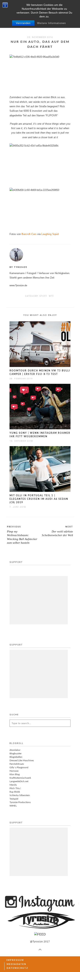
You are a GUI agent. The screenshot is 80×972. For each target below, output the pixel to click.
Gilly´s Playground (19, 767)
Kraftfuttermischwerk (20, 778)
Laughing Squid (50, 234)
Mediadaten (16, 964)
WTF (51, 296)
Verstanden (23, 23)
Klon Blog (15, 774)
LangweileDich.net (19, 781)
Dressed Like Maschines (22, 760)
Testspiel (14, 799)
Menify (13, 785)
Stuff (43, 296)
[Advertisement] (39, 600)
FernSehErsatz (17, 764)
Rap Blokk (15, 792)
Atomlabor (15, 750)
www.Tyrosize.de (18, 285)
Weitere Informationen (51, 23)
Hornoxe (14, 771)
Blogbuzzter (16, 753)
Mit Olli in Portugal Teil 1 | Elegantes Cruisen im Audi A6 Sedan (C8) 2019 (39, 499)
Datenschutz (17, 968)
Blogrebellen (16, 757)
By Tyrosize (18, 267)
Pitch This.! (15, 788)
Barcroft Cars (29, 234)
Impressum (15, 960)
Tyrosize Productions (20, 802)
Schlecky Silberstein (20, 795)
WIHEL (13, 806)
